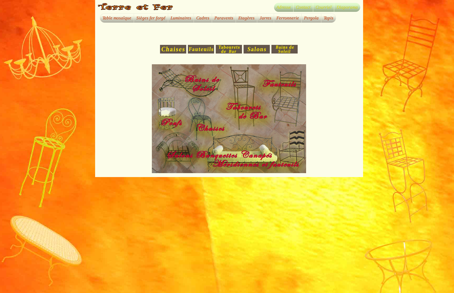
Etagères (246, 17)
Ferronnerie (287, 17)
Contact (303, 7)
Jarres (265, 17)
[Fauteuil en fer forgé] (202, 52)
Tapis (328, 17)
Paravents (223, 17)
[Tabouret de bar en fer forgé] (230, 52)
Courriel (324, 7)
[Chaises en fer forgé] (174, 52)
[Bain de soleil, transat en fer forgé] (284, 52)
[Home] (136, 9)
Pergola (311, 17)
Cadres (202, 17)
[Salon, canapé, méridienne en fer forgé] (257, 52)
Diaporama (347, 7)
